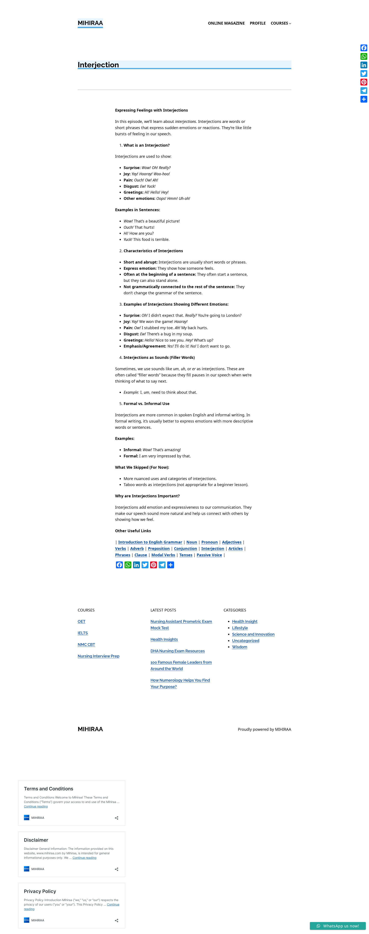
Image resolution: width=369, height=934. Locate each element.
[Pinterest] (364, 82)
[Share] (364, 99)
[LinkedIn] (364, 65)
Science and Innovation (253, 634)
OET (81, 621)
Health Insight (245, 621)
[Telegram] (364, 90)
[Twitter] (364, 73)
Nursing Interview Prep (98, 656)
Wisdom (239, 647)
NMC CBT (86, 644)
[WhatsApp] (364, 56)
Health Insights (164, 639)
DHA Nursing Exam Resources (178, 651)
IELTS (83, 633)
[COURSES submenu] (290, 23)
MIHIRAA (90, 23)
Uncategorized (245, 640)
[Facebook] (364, 48)
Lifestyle (240, 628)
